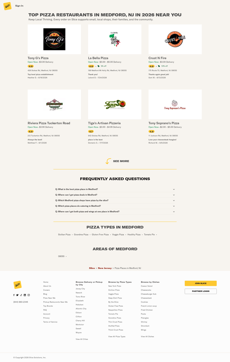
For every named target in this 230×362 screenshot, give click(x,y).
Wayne (78, 332)
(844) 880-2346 (20, 302)
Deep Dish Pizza (115, 298)
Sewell (78, 328)
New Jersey (105, 268)
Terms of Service (50, 322)
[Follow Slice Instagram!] (29, 295)
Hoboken (79, 304)
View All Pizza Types (116, 336)
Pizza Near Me (49, 298)
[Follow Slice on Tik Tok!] (21, 295)
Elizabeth (80, 300)
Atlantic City (81, 308)
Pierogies (145, 318)
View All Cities (82, 339)
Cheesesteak (146, 298)
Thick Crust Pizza (115, 330)
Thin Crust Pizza (115, 322)
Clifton (79, 316)
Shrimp (144, 322)
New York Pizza (114, 286)
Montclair (80, 324)
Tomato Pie (113, 314)
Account (46, 314)
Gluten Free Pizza (115, 306)
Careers (46, 290)
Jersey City (80, 288)
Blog (45, 294)
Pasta (143, 314)
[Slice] (7, 6)
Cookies (144, 302)
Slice (92, 268)
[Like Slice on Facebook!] (14, 295)
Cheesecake (146, 290)
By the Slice (113, 302)
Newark (79, 292)
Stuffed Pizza (114, 326)
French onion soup (149, 306)
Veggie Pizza (113, 294)
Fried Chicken (147, 310)
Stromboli (145, 326)
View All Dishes (147, 336)
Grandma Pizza (114, 318)
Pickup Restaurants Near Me (55, 302)
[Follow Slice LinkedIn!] (25, 295)
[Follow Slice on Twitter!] (17, 295)
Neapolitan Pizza (115, 310)
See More (121, 161)
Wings (143, 330)
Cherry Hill (80, 320)
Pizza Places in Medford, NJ (128, 268)
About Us (47, 286)
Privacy (46, 318)
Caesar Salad (146, 286)
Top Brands (48, 306)
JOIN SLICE (200, 283)
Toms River (80, 296)
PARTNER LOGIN (200, 291)
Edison (79, 312)
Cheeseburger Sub (148, 294)
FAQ (45, 310)
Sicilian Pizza (114, 290)
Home (45, 282)
